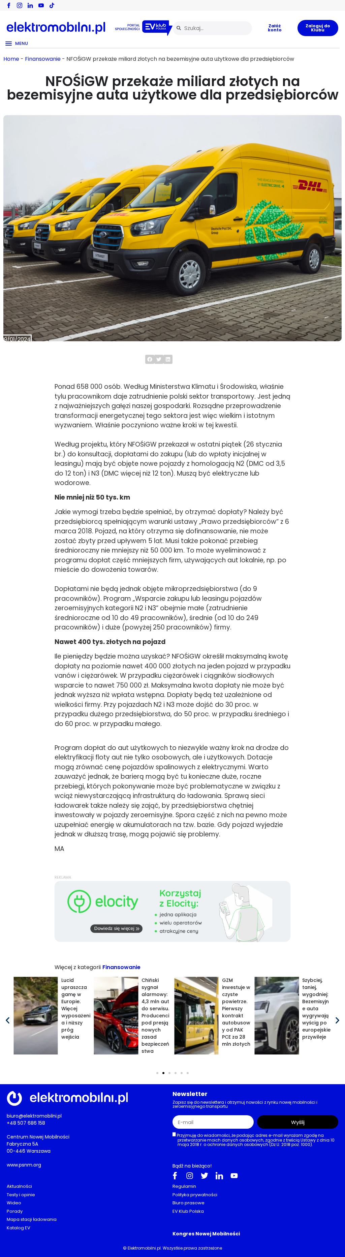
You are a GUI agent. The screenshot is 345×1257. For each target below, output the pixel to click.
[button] (149, 359)
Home (11, 59)
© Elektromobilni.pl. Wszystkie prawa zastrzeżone (172, 1248)
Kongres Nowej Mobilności (206, 1233)
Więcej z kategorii (78, 967)
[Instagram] (189, 1175)
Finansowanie (43, 59)
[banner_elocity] (172, 940)
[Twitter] (204, 1175)
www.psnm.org (24, 1164)
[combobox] (212, 28)
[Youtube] (234, 1175)
